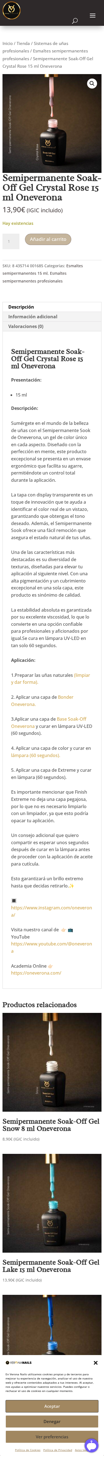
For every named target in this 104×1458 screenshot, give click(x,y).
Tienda (23, 43)
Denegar (52, 1421)
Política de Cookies (27, 1450)
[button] (95, 1363)
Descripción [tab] (21, 307)
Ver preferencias (52, 1436)
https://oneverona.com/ (36, 973)
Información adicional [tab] (32, 317)
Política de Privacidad (57, 1450)
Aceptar (52, 1406)
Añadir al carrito (48, 239)
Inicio (7, 43)
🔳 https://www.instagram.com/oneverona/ (51, 907)
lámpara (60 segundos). (35, 755)
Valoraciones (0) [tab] (25, 326)
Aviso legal (82, 1450)
